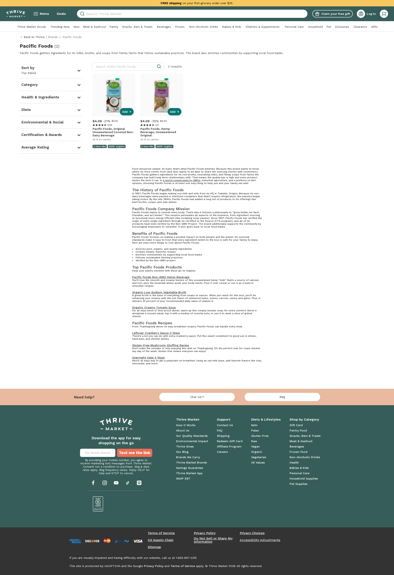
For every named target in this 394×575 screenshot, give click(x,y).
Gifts (374, 26)
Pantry (113, 26)
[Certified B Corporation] (98, 504)
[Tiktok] (127, 483)
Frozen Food (298, 451)
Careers (222, 451)
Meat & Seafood (94, 26)
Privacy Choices (252, 533)
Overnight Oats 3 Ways (148, 357)
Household (315, 26)
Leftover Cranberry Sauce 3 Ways (156, 333)
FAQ (282, 397)
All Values (258, 462)
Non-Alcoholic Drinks (203, 26)
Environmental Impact (192, 441)
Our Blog (182, 451)
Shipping (223, 435)
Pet (328, 26)
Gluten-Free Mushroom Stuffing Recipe (160, 345)
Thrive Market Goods (31, 26)
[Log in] (361, 14)
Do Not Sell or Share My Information (213, 540)
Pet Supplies (298, 483)
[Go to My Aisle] (15, 13)
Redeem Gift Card (230, 441)
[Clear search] (305, 13)
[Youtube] (116, 483)
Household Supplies (304, 478)
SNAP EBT (183, 478)
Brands (53, 37)
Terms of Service (161, 533)
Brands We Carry (188, 457)
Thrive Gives (185, 446)
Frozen (179, 26)
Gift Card (296, 425)
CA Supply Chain (160, 540)
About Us (182, 430)
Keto (254, 425)
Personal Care (294, 26)
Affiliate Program (229, 446)
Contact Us (225, 425)
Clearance (360, 26)
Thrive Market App (189, 473)
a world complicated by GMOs (181, 180)
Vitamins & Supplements (262, 26)
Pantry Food (298, 430)
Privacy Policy (204, 533)
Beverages (164, 26)
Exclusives (342, 26)
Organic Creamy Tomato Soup (154, 307)
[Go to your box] (384, 14)
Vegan (255, 446)
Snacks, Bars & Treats (137, 26)
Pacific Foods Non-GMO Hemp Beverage (160, 277)
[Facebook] (93, 483)
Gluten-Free (259, 435)
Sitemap (154, 547)
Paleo (255, 430)
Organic (256, 451)
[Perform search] (81, 13)
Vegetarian (258, 457)
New (76, 26)
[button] (384, 14)
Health (294, 462)
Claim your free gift (335, 13)
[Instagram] (104, 483)
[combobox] (192, 14)
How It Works (185, 425)
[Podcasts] (139, 483)
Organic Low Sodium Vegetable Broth (159, 292)
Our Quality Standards (192, 435)
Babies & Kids (231, 26)
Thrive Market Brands (191, 462)
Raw (254, 441)
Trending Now (60, 26)
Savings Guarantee (189, 467)
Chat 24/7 (197, 397)
